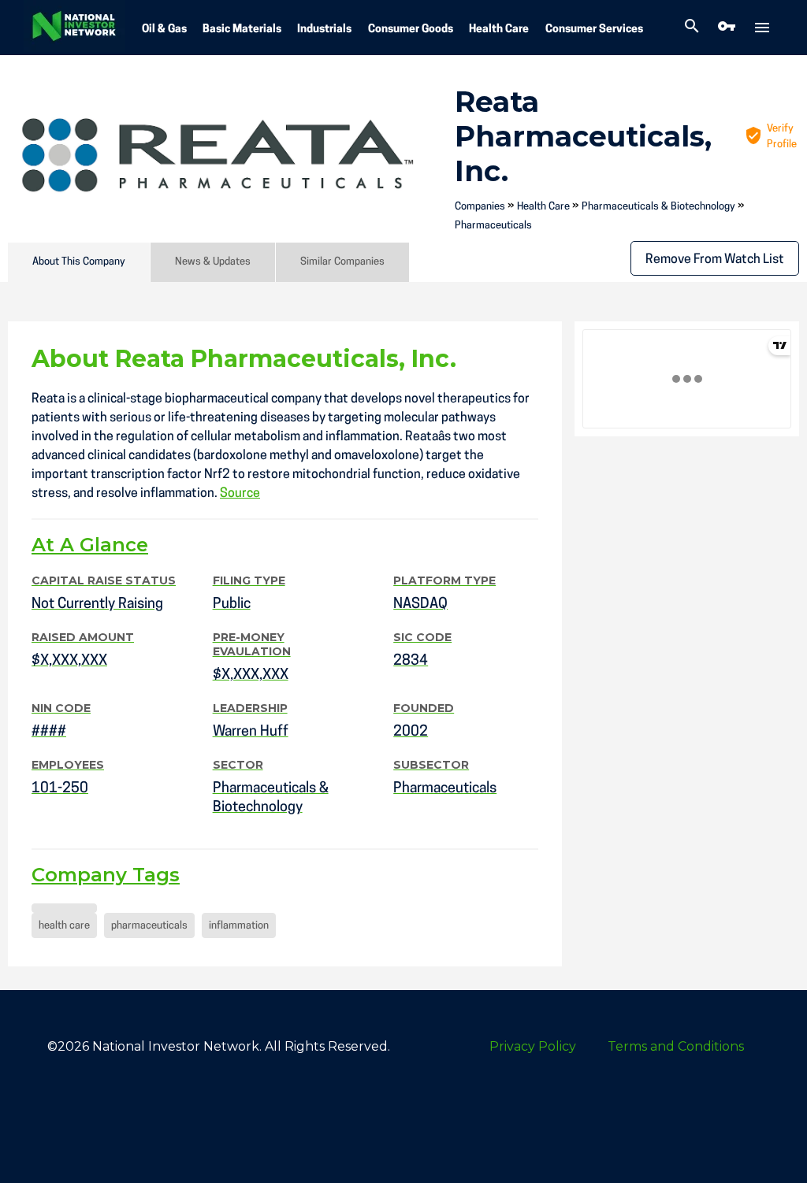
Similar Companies (342, 262)
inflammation (239, 926)
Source (240, 494)
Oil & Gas (164, 29)
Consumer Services (594, 29)
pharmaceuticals (149, 926)
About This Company (78, 262)
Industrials (324, 29)
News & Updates (213, 262)
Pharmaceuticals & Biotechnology (658, 207)
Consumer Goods (410, 29)
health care (64, 926)
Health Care (499, 29)
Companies (480, 207)
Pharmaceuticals (493, 226)
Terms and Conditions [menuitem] (676, 1046)
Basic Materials (242, 29)
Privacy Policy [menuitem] (532, 1046)
